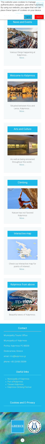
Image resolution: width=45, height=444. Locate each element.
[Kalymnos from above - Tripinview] (23, 300)
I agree (27, 17)
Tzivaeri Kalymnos (16, 384)
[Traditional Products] (23, 249)
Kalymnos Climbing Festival (19, 387)
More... (23, 58)
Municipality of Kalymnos (18, 379)
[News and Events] (23, 38)
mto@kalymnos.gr (18, 356)
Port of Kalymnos (15, 381)
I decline (39, 17)
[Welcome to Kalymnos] (23, 91)
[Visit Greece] (26, 426)
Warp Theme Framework (27, 434)
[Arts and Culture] (23, 145)
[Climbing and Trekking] (23, 198)
